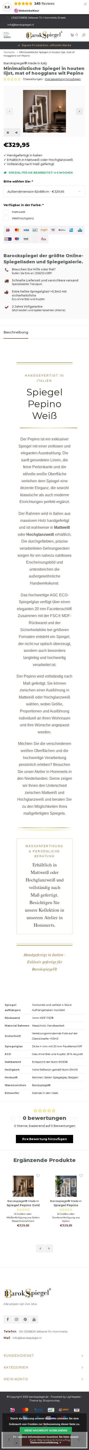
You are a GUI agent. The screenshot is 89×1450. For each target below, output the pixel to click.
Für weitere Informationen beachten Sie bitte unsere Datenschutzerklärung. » (45, 1439)
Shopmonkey (51, 1400)
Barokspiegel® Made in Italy (25, 63)
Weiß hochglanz (23, 218)
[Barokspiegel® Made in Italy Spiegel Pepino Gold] (23, 1186)
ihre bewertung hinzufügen (63, 79)
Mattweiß (18, 212)
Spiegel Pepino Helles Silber (66, 1205)
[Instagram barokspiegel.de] (16, 1319)
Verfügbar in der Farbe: (23, 205)
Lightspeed (73, 1396)
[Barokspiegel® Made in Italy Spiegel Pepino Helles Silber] (66, 1186)
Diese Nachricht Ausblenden (45, 1430)
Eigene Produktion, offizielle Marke (46, 45)
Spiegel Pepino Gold (23, 1205)
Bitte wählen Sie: (18, 181)
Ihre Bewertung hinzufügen (44, 1139)
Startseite (9, 52)
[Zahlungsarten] (8, 230)
